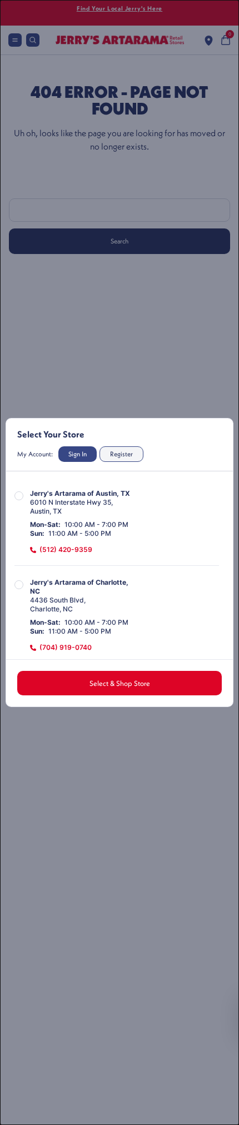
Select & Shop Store (119, 683)
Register (121, 454)
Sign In (77, 454)
